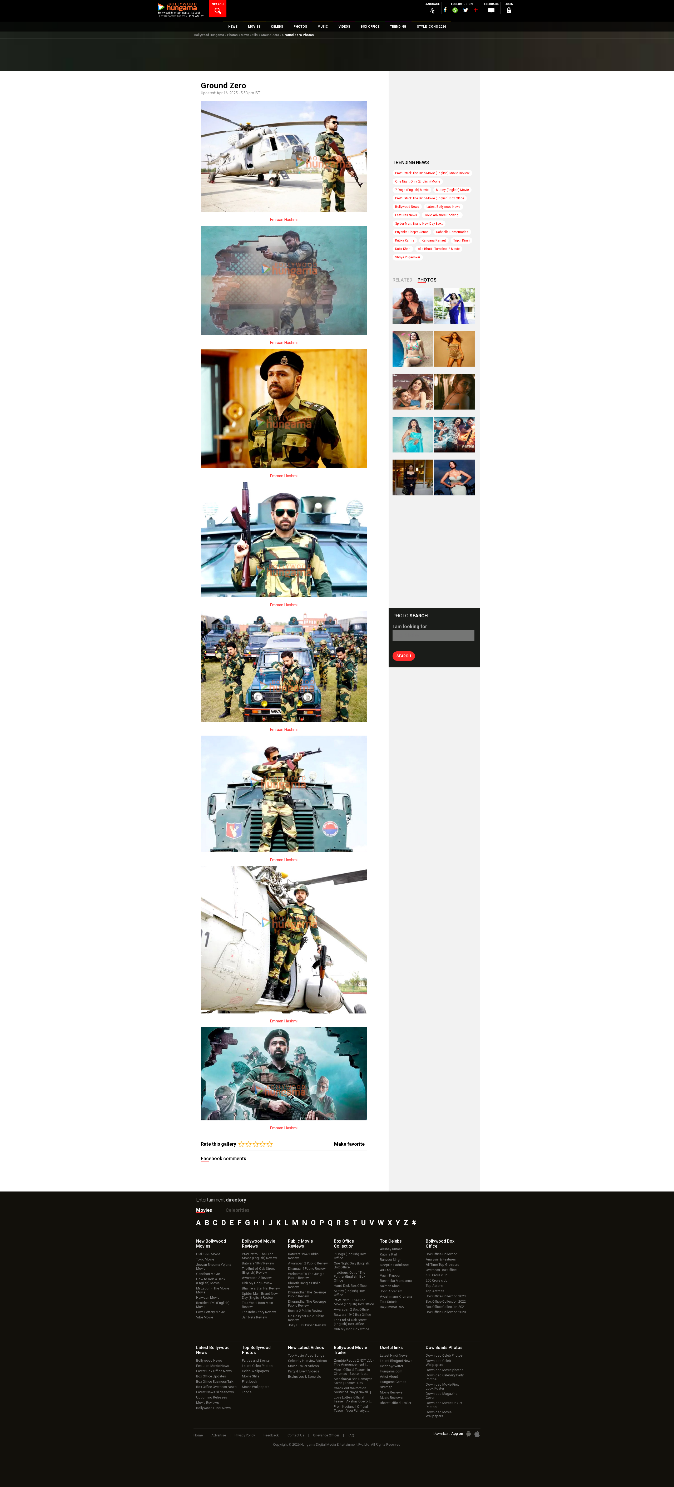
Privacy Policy (245, 1435)
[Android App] (468, 1434)
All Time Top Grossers (442, 1265)
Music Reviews (391, 1398)
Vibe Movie (204, 1317)
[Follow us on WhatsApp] (455, 10)
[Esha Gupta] (454, 477)
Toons (246, 1392)
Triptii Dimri (461, 240)
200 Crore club (437, 1280)
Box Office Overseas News (216, 1387)
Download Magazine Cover (441, 1396)
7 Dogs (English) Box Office (350, 1256)
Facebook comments (223, 1158)
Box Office (344, 1244)
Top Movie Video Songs (306, 1355)
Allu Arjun (387, 1270)
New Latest (306, 1347)
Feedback (271, 1435)
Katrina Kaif (388, 1254)
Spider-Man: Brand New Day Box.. (419, 223)
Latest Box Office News (214, 1371)
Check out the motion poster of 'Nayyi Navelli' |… (353, 1390)
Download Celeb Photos (444, 1355)
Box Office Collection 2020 (446, 1312)
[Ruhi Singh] (454, 349)
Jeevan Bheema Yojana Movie (213, 1267)
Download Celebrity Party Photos (445, 1377)
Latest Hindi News (394, 1355)
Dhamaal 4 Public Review (307, 1269)
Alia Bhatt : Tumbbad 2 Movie (439, 249)
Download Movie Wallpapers (439, 1414)
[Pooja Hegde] (454, 392)
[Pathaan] (454, 434)
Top (391, 1241)
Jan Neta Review (254, 1317)
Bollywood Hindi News (213, 1408)
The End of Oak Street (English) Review (258, 1270)
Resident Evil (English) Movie (213, 1305)
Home (198, 1435)
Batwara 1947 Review (258, 1263)
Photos (232, 35)
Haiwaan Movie (207, 1297)
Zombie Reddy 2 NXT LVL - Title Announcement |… (354, 1362)
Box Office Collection (442, 1254)
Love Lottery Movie (210, 1312)
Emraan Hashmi (284, 219)
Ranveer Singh (391, 1260)
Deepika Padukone (394, 1265)
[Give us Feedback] (491, 10)
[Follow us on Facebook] (445, 9)
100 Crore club (437, 1275)
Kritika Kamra (404, 240)
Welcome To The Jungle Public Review (306, 1276)
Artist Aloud (389, 1376)
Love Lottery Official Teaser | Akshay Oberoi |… (353, 1399)
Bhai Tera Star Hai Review (261, 1288)
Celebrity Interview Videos (307, 1361)
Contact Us (296, 1435)
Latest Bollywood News (443, 207)
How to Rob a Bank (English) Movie (210, 1281)
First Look (249, 1381)
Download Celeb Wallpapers (438, 1363)
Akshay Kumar (391, 1249)
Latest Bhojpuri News (396, 1361)
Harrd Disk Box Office (350, 1286)
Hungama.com (391, 1371)
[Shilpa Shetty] (413, 434)
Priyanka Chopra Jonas (412, 232)
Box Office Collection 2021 (446, 1307)
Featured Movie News (212, 1366)
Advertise (218, 1435)
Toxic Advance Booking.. (442, 215)
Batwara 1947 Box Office (352, 1315)
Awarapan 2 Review (257, 1278)
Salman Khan (390, 1286)
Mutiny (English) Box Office (349, 1293)
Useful (391, 1347)
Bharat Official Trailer (395, 1403)
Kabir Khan (402, 249)
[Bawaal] (413, 392)
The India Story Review (259, 1312)
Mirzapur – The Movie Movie (212, 1290)
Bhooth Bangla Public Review (304, 1285)
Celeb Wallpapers (255, 1371)
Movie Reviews (207, 1403)
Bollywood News (407, 207)
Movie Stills (249, 35)
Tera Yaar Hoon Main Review (257, 1305)
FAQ (351, 1435)
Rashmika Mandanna (396, 1281)
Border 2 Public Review (305, 1311)
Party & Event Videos (303, 1371)
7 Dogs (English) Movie (412, 190)
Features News (406, 215)
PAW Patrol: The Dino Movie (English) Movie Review (432, 173)
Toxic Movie (205, 1259)
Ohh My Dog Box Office (351, 1329)
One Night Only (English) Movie (417, 181)
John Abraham (391, 1291)
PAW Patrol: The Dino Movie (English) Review (259, 1256)
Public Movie (300, 1244)
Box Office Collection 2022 (446, 1301)
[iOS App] (477, 1434)
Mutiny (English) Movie (452, 190)
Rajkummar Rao (392, 1307)
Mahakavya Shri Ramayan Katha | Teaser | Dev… (353, 1381)
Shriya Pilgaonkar (407, 257)
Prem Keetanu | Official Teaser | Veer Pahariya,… (352, 1408)
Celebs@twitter (391, 1366)
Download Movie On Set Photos (444, 1405)
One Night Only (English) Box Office (352, 1265)
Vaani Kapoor (390, 1275)
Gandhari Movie (208, 1274)
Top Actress (435, 1291)
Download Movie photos (444, 1370)
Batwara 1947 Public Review (303, 1256)
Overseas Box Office (441, 1270)
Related (402, 280)
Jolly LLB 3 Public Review (307, 1325)
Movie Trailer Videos (303, 1366)
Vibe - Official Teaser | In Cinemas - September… (352, 1372)
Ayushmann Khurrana (396, 1296)
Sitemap (386, 1387)
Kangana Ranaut (434, 240)
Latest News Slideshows (215, 1392)
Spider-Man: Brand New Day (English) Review (260, 1295)
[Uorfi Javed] (454, 306)
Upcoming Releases (211, 1397)
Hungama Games (393, 1382)
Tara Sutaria (389, 1302)
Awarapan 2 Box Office (351, 1309)
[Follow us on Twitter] (465, 10)
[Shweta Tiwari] (413, 306)
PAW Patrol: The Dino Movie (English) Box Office (429, 198)
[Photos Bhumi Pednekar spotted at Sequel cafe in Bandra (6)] (413, 477)
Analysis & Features (441, 1259)
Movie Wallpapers (255, 1387)
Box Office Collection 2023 (446, 1296)
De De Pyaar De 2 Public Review (306, 1318)
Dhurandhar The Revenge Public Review (307, 1294)
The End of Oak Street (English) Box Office (350, 1322)
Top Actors (434, 1286)
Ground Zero (270, 35)
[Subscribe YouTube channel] (475, 11)
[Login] (508, 11)
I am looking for (410, 626)
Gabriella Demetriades (452, 232)
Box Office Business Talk (215, 1381)
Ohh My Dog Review (257, 1283)
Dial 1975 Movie (208, 1254)
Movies (204, 1210)
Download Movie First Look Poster (442, 1386)
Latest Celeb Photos (257, 1366)
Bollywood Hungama (209, 35)
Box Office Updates (211, 1376)
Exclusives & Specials (304, 1376)
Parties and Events (256, 1360)
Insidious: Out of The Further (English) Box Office (349, 1276)
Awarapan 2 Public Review (308, 1263)
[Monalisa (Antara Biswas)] (413, 349)
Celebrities (237, 1210)
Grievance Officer (326, 1435)
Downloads (444, 1347)
